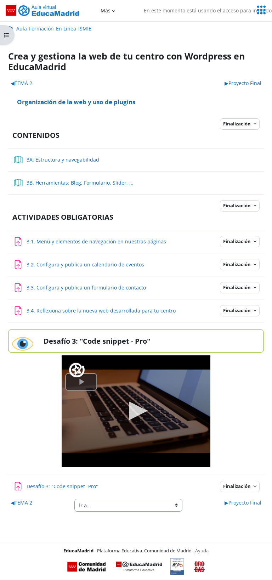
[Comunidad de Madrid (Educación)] (86, 567)
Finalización (237, 123)
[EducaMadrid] (139, 566)
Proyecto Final (243, 83)
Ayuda (202, 550)
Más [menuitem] (105, 10)
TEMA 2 (21, 83)
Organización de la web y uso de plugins (76, 101)
